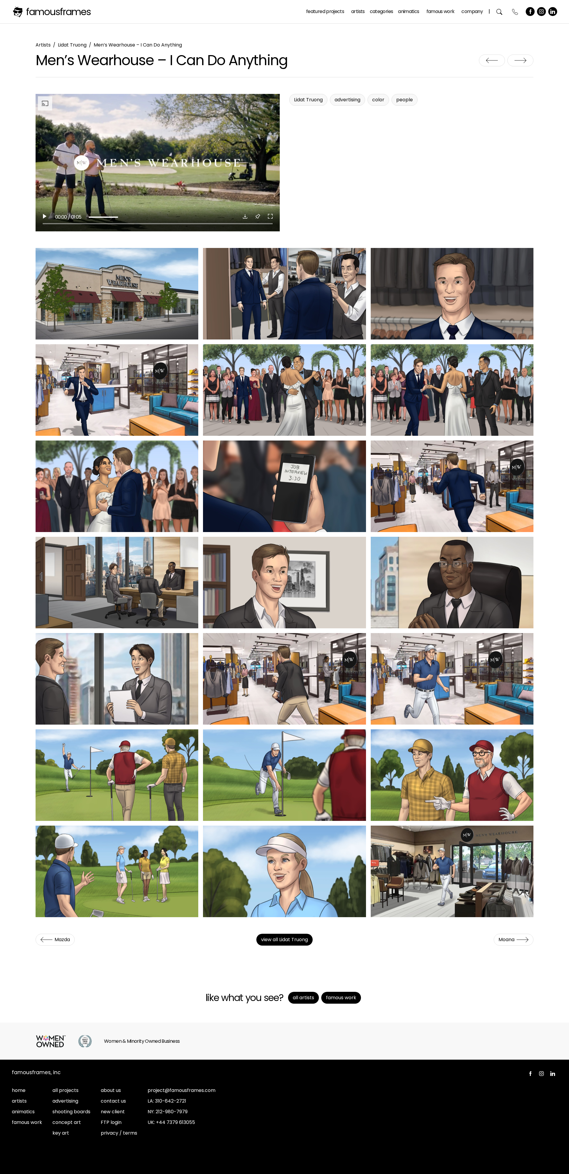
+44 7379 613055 (175, 1122)
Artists (358, 11)
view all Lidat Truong (284, 939)
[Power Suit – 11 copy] (284, 582)
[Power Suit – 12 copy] (452, 582)
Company (472, 11)
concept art (66, 1122)
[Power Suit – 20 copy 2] (284, 871)
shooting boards (71, 1111)
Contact (515, 12)
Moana (520, 60)
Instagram (541, 11)
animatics (23, 1111)
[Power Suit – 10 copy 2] (117, 582)
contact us (113, 1101)
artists (19, 1101)
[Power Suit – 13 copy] (117, 679)
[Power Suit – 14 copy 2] (284, 679)
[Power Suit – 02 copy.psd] (284, 293)
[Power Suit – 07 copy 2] (117, 486)
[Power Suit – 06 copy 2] (452, 390)
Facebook (530, 11)
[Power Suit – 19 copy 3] (117, 871)
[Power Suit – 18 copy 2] (452, 775)
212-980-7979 (172, 1111)
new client (113, 1111)
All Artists (303, 997)
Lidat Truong (72, 44)
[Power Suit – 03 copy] (452, 293)
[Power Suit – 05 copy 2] (284, 390)
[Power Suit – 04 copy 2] (117, 390)
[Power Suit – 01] (117, 293)
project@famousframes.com (181, 1090)
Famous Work (440, 11)
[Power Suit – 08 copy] (284, 486)
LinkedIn (552, 11)
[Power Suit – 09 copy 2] (452, 486)
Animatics (408, 11)
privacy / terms (119, 1133)
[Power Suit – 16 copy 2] (117, 775)
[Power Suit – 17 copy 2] (284, 775)
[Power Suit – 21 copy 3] (452, 871)
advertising (65, 1101)
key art (60, 1133)
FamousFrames (58, 11)
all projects (65, 1090)
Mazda (492, 60)
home (18, 1090)
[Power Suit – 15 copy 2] (452, 679)
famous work (27, 1122)
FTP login (111, 1122)
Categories (381, 11)
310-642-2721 (170, 1101)
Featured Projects (325, 11)
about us (111, 1090)
